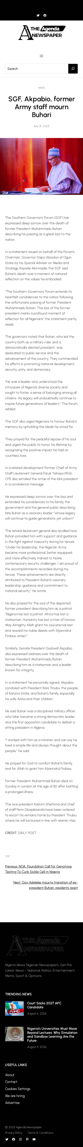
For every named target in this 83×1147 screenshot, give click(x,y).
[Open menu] (41, 6)
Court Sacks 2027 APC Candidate (44, 1005)
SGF (7, 856)
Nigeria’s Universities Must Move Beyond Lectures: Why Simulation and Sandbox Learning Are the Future (52, 1034)
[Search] (73, 69)
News (41, 87)
